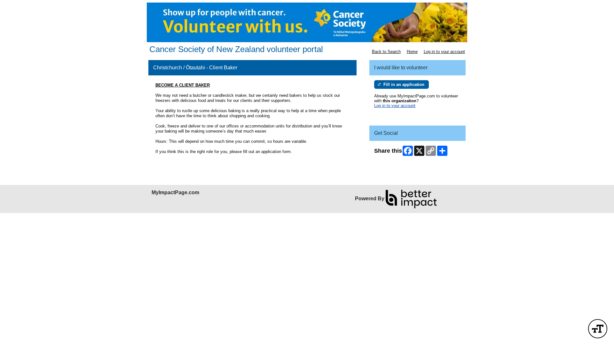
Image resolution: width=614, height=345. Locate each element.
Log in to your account (444, 51)
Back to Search (386, 51)
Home (412, 51)
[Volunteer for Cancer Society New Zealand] (307, 22)
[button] (597, 328)
